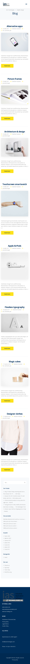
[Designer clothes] (14, 438)
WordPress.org (8, 572)
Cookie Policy (5, 626)
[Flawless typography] (14, 323)
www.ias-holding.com (7, 611)
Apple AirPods (14, 245)
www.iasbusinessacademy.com (9, 609)
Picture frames (14, 78)
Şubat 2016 (7, 542)
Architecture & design (14, 131)
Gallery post (6, 528)
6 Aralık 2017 (6, 28)
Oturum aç (7, 565)
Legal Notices (5, 624)
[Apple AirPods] (14, 266)
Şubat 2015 (7, 547)
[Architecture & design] (14, 148)
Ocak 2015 (7, 549)
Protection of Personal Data (9, 619)
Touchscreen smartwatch (14, 184)
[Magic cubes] (14, 377)
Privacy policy (5, 621)
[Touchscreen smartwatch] (14, 204)
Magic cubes (15, 361)
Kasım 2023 (7, 536)
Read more (7, 65)
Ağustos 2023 (8, 538)
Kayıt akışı (7, 567)
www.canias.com (6, 607)
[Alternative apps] (14, 42)
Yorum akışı (7, 569)
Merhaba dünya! (7, 519)
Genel (6, 557)
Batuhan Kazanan (16, 28)
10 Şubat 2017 (6, 309)
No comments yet (7, 30)
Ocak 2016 (7, 545)
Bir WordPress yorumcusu (19, 519)
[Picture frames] (14, 95)
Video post (5, 521)
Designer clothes (15, 413)
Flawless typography (14, 307)
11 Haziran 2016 (6, 364)
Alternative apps (15, 26)
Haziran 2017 (8, 540)
